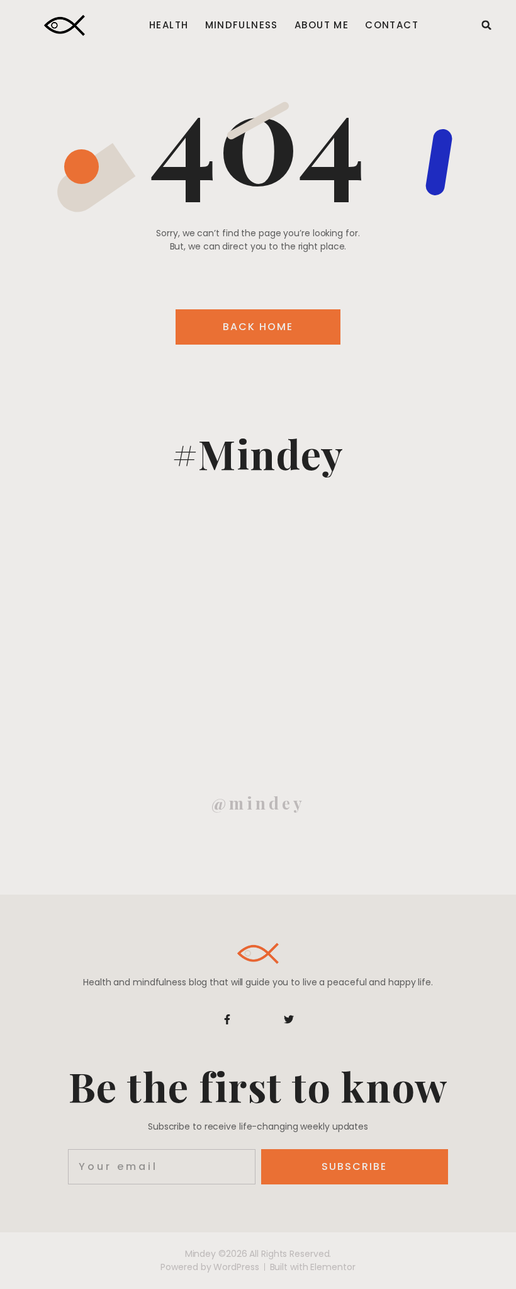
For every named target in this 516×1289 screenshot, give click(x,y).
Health (168, 25)
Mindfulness (241, 25)
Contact (391, 25)
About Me (321, 25)
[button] (486, 25)
